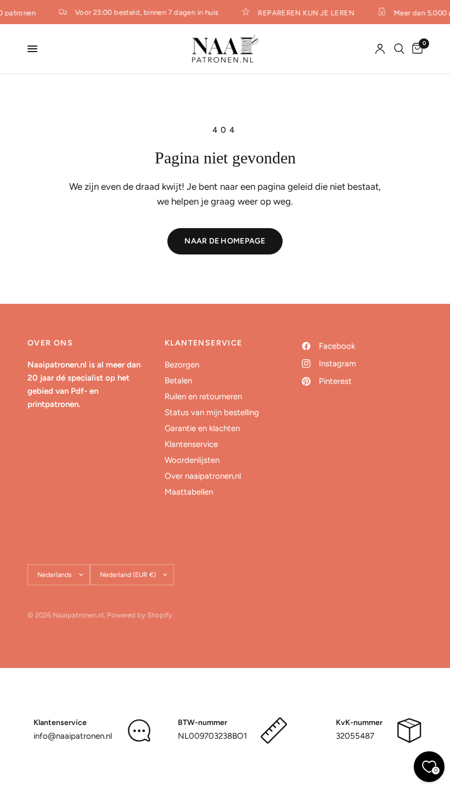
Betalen (178, 381)
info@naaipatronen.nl (72, 736)
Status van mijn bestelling (212, 412)
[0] (415, 48)
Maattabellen (189, 492)
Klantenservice (191, 444)
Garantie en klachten (202, 428)
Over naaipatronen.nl (203, 476)
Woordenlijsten (192, 460)
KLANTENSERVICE (204, 343)
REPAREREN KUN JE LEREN (304, 12)
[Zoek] (399, 48)
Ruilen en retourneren (203, 396)
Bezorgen (182, 365)
